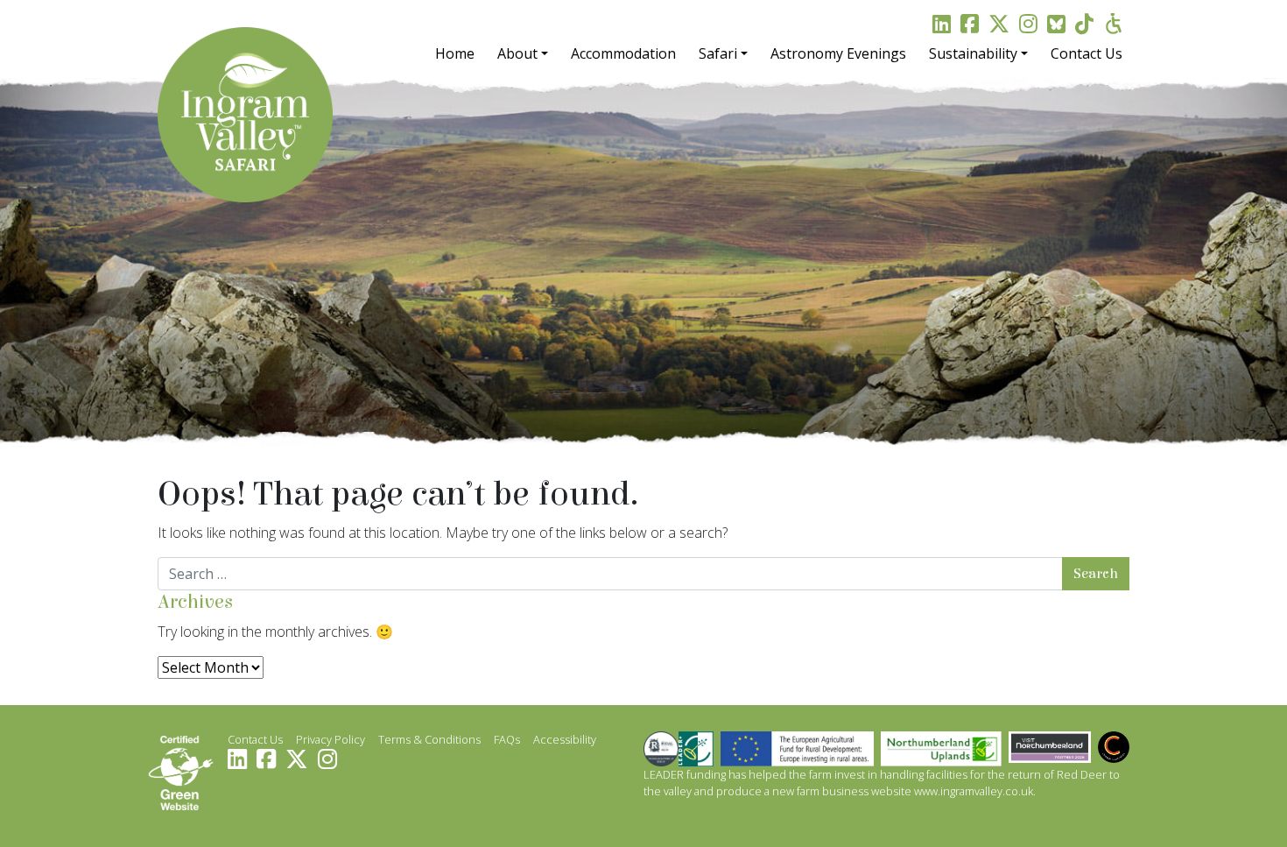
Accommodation (623, 53)
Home (455, 53)
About (517, 53)
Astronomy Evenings (838, 53)
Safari (718, 53)
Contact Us (1086, 53)
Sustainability (973, 53)
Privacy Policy (330, 739)
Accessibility (564, 739)
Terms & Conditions (429, 739)
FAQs (507, 739)
